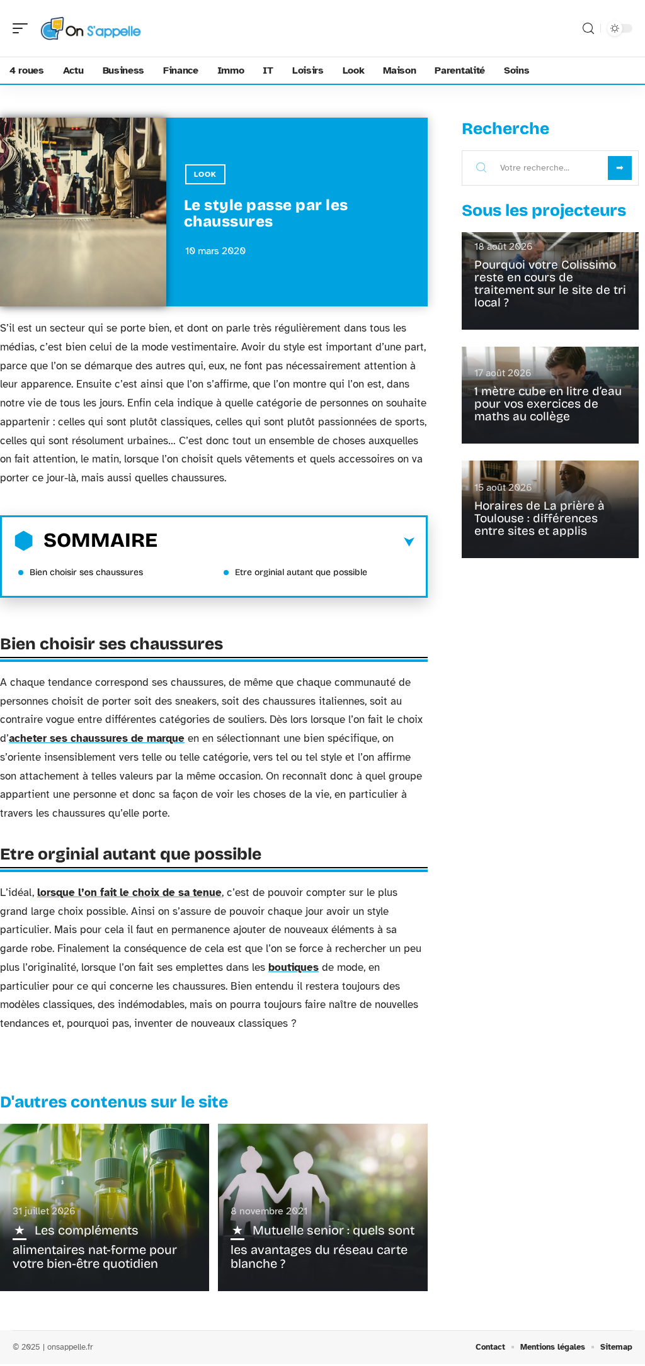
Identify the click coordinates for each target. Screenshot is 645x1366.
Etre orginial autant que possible (301, 572)
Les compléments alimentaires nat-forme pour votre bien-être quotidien (95, 1247)
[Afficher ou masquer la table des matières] (285, 542)
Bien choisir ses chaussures (86, 572)
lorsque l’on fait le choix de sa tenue (129, 892)
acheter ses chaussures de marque (97, 738)
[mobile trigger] (23, 28)
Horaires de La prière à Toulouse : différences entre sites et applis (539, 518)
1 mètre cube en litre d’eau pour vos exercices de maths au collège (548, 403)
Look (205, 174)
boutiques (293, 967)
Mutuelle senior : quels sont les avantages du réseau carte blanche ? (322, 1247)
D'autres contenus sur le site (114, 1102)
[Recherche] (588, 28)
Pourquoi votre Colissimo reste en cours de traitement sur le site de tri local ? (550, 283)
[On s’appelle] (90, 28)
